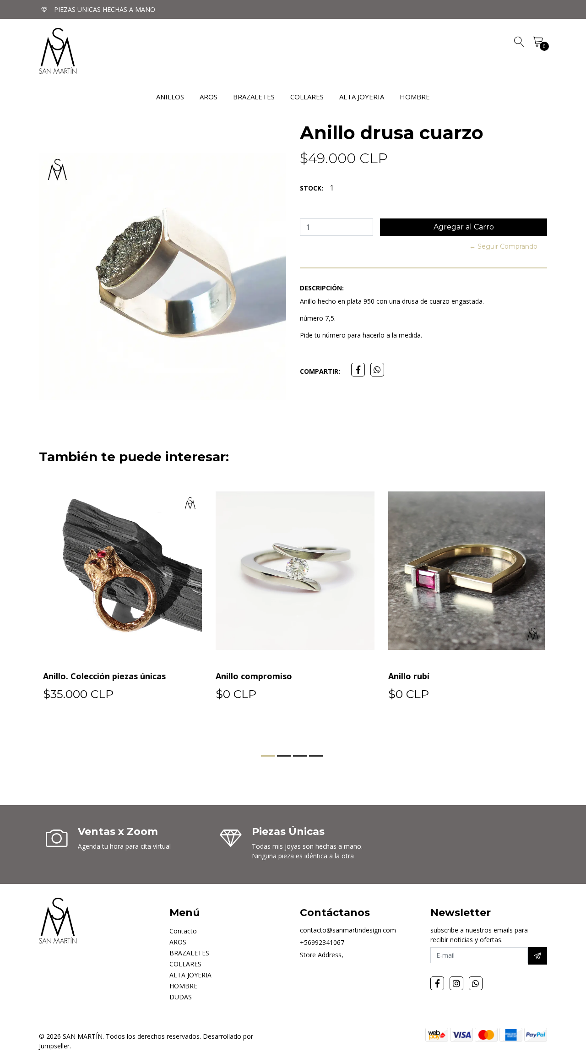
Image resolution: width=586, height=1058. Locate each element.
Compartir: (320, 371)
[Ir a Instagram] (456, 983)
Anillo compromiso (252, 676)
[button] (268, 756)
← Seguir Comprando (503, 246)
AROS (208, 96)
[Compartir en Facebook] (358, 369)
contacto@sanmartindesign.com (348, 930)
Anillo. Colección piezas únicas (102, 676)
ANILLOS (170, 96)
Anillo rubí (407, 676)
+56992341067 (322, 942)
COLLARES (307, 96)
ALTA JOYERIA (361, 96)
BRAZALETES (254, 96)
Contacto (183, 931)
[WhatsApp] (475, 983)
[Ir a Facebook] (437, 983)
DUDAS (180, 997)
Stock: (311, 188)
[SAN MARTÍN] (57, 51)
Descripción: (322, 288)
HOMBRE (415, 96)
